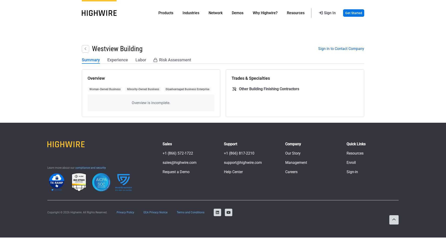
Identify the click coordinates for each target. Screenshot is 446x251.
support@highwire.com (243, 162)
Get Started (353, 13)
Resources (355, 153)
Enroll (351, 162)
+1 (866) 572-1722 (178, 153)
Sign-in (352, 172)
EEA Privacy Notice (155, 212)
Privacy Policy (125, 212)
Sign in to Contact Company (341, 48)
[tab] (91, 60)
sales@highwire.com (180, 162)
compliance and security (90, 167)
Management (296, 162)
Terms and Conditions (190, 212)
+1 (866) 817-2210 (239, 153)
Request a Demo (176, 172)
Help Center (233, 172)
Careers (291, 172)
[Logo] (99, 13)
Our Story (293, 153)
